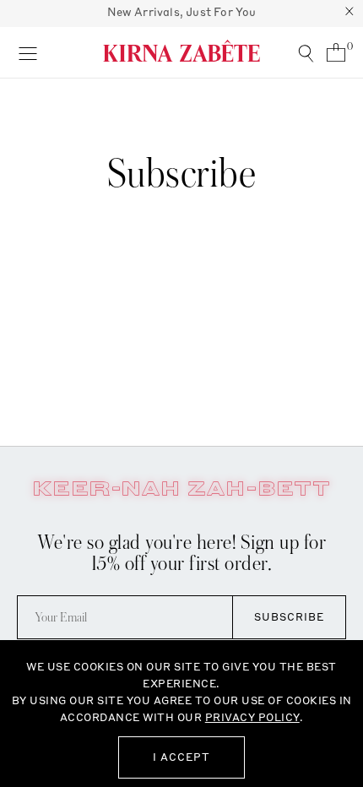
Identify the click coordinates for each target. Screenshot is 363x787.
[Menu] (27, 52)
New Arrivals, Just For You (182, 12)
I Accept (181, 757)
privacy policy (252, 717)
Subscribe (289, 617)
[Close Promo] (349, 13)
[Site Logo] (181, 50)
